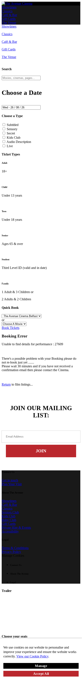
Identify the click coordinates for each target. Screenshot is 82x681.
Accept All (41, 673)
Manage (41, 666)
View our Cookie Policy (32, 656)
